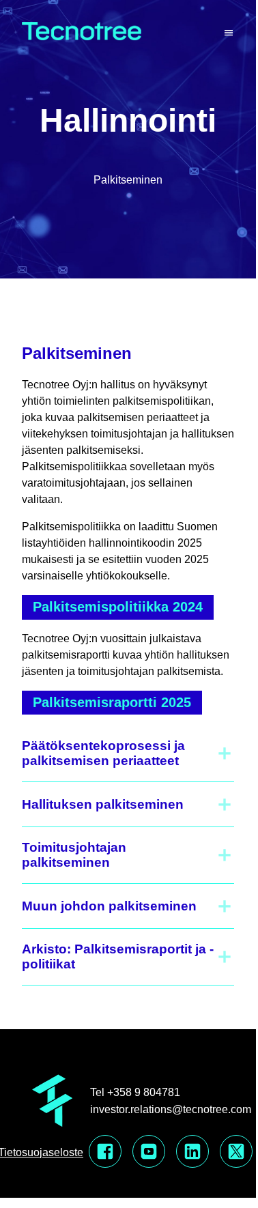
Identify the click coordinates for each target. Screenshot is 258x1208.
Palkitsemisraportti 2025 (112, 702)
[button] (128, 753)
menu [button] (228, 33)
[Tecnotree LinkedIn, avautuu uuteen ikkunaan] (192, 1153)
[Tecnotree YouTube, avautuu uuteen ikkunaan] (149, 1153)
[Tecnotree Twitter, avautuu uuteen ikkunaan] (236, 1153)
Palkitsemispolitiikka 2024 (118, 606)
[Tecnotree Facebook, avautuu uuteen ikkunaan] (105, 1153)
